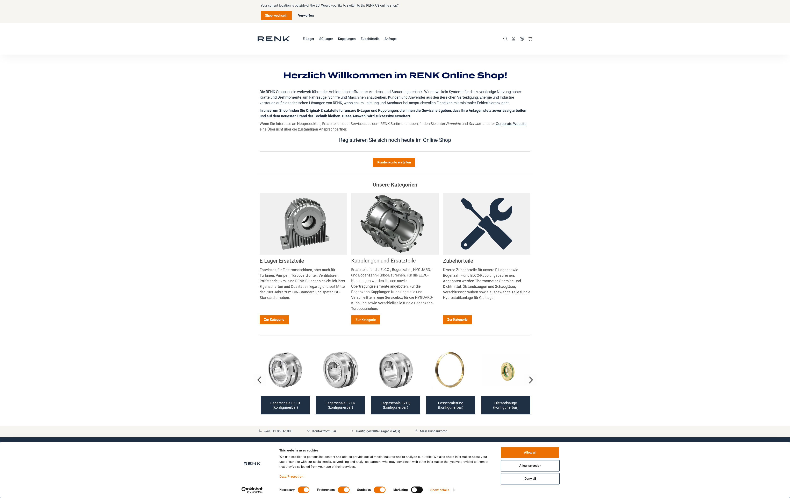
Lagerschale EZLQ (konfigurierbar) (395, 405)
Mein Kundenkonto (433, 431)
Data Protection (291, 476)
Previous (259, 380)
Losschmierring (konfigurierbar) (450, 405)
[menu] (349, 39)
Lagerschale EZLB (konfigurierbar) (285, 405)
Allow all (530, 452)
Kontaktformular (324, 431)
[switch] (344, 490)
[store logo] (274, 38)
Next (530, 380)
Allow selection (530, 465)
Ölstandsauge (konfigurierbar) (505, 405)
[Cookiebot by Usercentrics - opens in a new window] (252, 490)
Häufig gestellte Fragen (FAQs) (378, 431)
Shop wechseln (276, 15)
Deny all (530, 478)
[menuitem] (308, 39)
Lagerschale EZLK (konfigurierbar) (340, 405)
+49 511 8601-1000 (278, 431)
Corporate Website (511, 123)
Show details (439, 490)
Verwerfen (306, 15)
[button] (521, 38)
